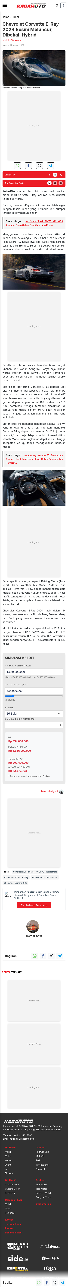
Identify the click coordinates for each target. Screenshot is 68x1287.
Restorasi (10, 1193)
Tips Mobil (41, 1184)
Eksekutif (9, 1173)
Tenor (9, 707)
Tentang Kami (13, 1224)
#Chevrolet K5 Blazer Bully (16, 877)
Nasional (40, 1169)
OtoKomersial (44, 1204)
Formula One (42, 1151)
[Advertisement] (34, 125)
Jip (6, 1169)
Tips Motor (41, 1188)
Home (5, 17)
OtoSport (41, 1147)
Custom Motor (12, 1188)
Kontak (9, 1219)
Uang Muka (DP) (16, 684)
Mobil (16, 17)
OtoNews (10, 1147)
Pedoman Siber (13, 1232)
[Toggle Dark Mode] (63, 5)
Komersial (10, 1212)
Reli (38, 1160)
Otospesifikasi (13, 1200)
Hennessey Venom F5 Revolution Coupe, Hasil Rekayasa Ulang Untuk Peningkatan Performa (34, 459)
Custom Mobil (12, 1184)
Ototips (40, 1180)
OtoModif (10, 1180)
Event (8, 1164)
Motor (8, 1156)
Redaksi (9, 1228)
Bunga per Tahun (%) (20, 719)
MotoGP (40, 1156)
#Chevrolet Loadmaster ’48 (45, 877)
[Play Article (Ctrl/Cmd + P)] (49, 183)
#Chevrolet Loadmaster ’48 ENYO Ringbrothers (35, 872)
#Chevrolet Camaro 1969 (15, 883)
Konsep (9, 1160)
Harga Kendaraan (18, 665)
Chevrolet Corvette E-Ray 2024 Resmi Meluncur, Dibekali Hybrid (31, 29)
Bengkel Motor (43, 1197)
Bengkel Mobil (43, 1193)
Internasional (42, 1164)
